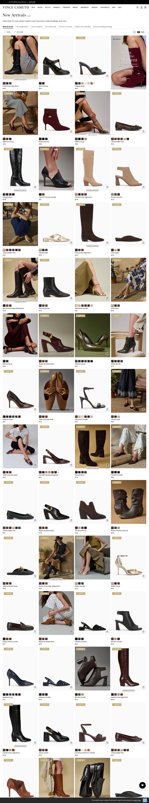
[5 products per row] (143, 32)
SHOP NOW (125, 2)
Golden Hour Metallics (82, 27)
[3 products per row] (134, 32)
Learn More (137, 800)
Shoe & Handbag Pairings (102, 27)
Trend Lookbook (37, 27)
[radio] (4, 83)
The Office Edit (50, 27)
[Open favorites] (142, 785)
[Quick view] (35, 76)
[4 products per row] (139, 32)
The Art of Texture (65, 27)
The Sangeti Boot (21, 27)
